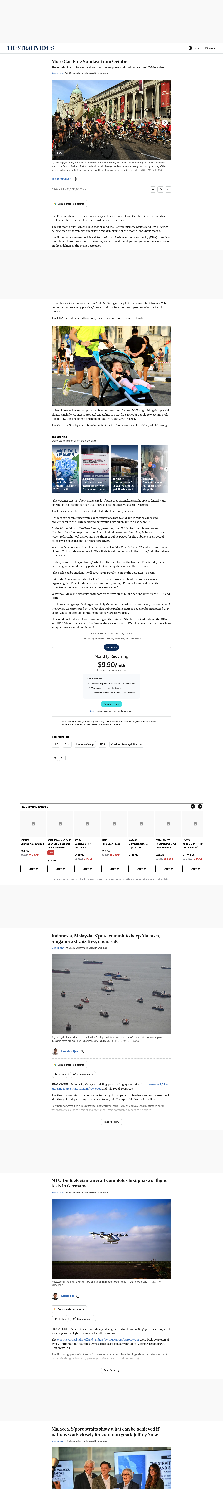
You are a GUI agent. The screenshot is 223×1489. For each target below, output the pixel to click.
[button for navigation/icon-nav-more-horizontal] (168, 189)
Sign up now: (58, 73)
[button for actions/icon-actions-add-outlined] (75, 179)
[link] (30, 48)
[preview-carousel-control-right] (166, 469)
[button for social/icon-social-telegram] (153, 189)
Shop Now (33, 869)
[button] (194, 48)
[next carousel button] (164, 123)
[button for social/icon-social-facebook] (160, 189)
